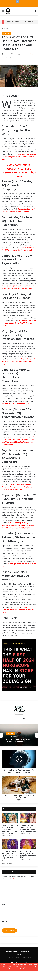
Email (4, 913)
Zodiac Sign (11, 29)
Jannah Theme (5, 964)
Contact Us (17, 957)
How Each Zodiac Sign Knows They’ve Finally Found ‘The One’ (19, 740)
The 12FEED (7, 54)
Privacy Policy (27, 957)
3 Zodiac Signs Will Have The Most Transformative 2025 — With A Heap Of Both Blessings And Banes (9, 856)
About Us (10, 957)
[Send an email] (12, 54)
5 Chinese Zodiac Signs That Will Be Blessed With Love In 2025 (28, 854)
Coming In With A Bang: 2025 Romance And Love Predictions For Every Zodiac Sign (28, 828)
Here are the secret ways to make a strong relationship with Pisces (19, 609)
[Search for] (35, 11)
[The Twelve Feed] (8, 11)
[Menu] (3, 11)
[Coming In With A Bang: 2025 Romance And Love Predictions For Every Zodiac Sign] (28, 818)
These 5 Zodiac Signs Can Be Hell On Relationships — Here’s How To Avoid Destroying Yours (10, 829)
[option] (19, 735)
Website (4, 921)
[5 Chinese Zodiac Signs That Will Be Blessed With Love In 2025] (28, 844)
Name (4, 904)
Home (5, 29)
